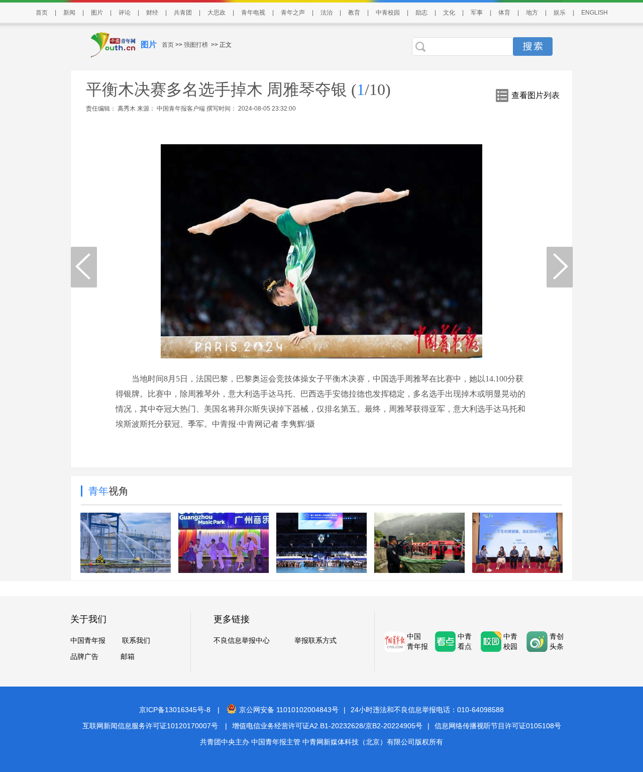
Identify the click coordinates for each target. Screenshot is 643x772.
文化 (449, 12)
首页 (42, 12)
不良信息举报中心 (241, 640)
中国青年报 (87, 640)
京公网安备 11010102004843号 (289, 710)
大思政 (216, 12)
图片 (97, 12)
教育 (354, 12)
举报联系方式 (315, 640)
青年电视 (253, 12)
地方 (532, 12)
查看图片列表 (535, 95)
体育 (504, 12)
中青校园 (388, 12)
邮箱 (128, 656)
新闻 (69, 12)
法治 (326, 12)
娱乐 (560, 12)
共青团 (183, 12)
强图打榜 (196, 44)
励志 (421, 12)
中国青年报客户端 (180, 108)
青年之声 (293, 12)
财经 (152, 12)
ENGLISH (594, 12)
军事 (477, 12)
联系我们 (136, 640)
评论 (125, 12)
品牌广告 (84, 656)
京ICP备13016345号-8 (174, 710)
